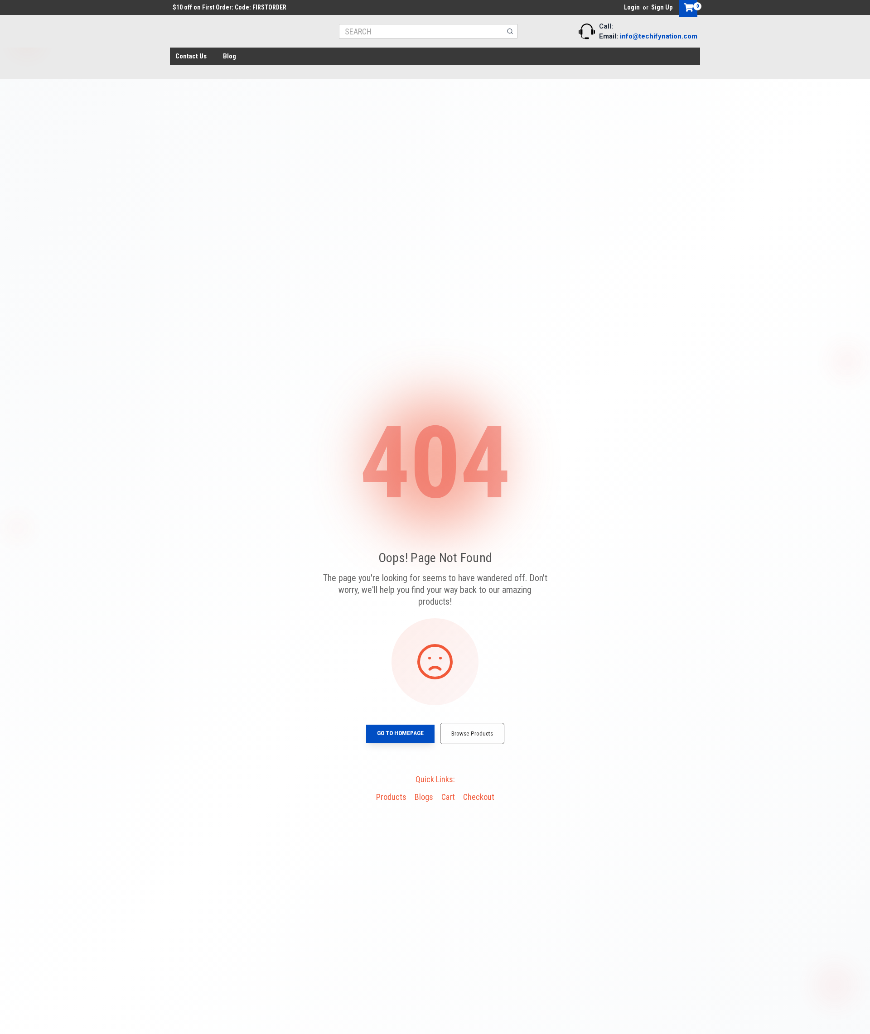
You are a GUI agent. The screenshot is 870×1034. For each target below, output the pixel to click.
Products (391, 797)
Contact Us (191, 56)
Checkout (478, 797)
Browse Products (472, 733)
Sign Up (661, 7)
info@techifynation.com (658, 36)
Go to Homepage (400, 732)
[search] (510, 31)
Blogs (424, 797)
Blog (229, 56)
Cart (448, 797)
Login (632, 7)
